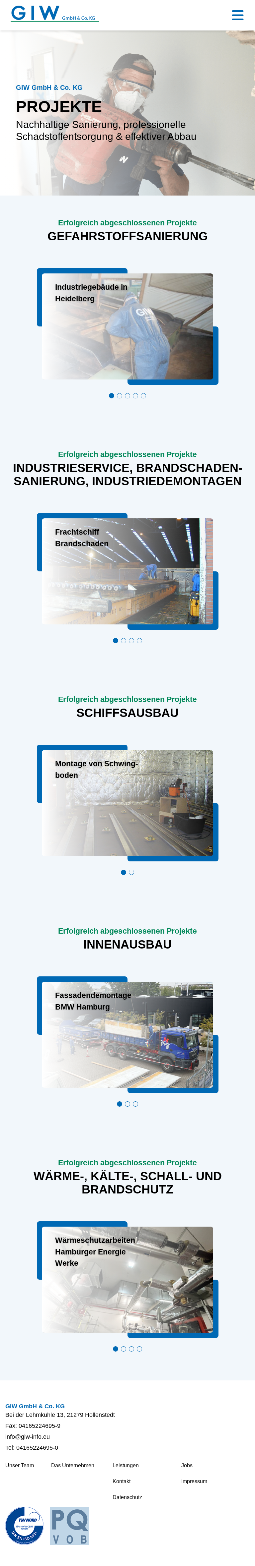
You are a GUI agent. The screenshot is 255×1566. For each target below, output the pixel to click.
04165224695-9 (39, 1425)
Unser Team (19, 1465)
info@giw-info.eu (27, 1436)
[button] (111, 395)
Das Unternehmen (72, 1465)
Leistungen (126, 1465)
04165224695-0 (37, 1447)
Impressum (194, 1481)
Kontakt (121, 1481)
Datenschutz (127, 1497)
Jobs (187, 1465)
